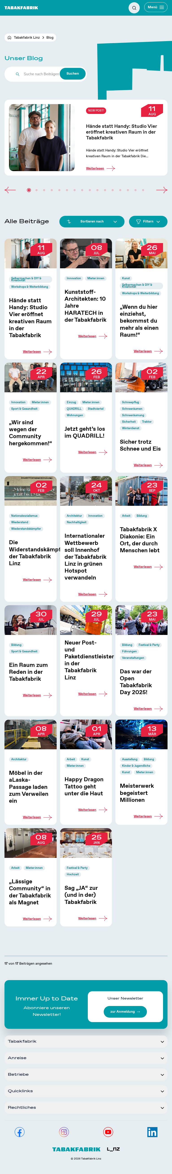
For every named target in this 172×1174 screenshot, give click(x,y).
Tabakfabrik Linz (27, 38)
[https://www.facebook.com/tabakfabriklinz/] (20, 1132)
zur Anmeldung (122, 1012)
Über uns (12, 25)
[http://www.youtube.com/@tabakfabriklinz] (108, 1132)
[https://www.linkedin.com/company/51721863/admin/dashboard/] (152, 1132)
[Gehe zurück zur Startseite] (21, 7)
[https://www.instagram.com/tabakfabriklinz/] (64, 1132)
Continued (86, 138)
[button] (10, 190)
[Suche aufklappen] (134, 7)
